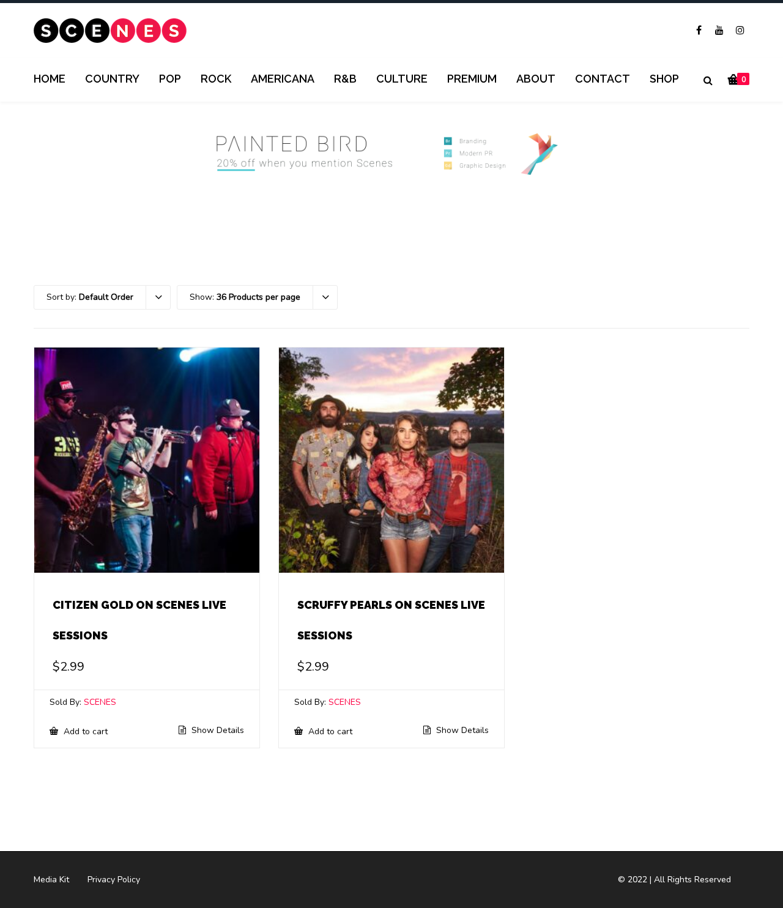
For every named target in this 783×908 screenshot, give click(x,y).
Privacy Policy (113, 879)
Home (49, 78)
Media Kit (51, 879)
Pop (170, 78)
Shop (664, 78)
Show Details (216, 730)
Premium (472, 78)
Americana (282, 78)
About (535, 78)
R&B (345, 78)
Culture (402, 78)
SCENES (100, 702)
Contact (602, 78)
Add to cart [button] (84, 731)
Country (112, 78)
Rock (216, 78)
